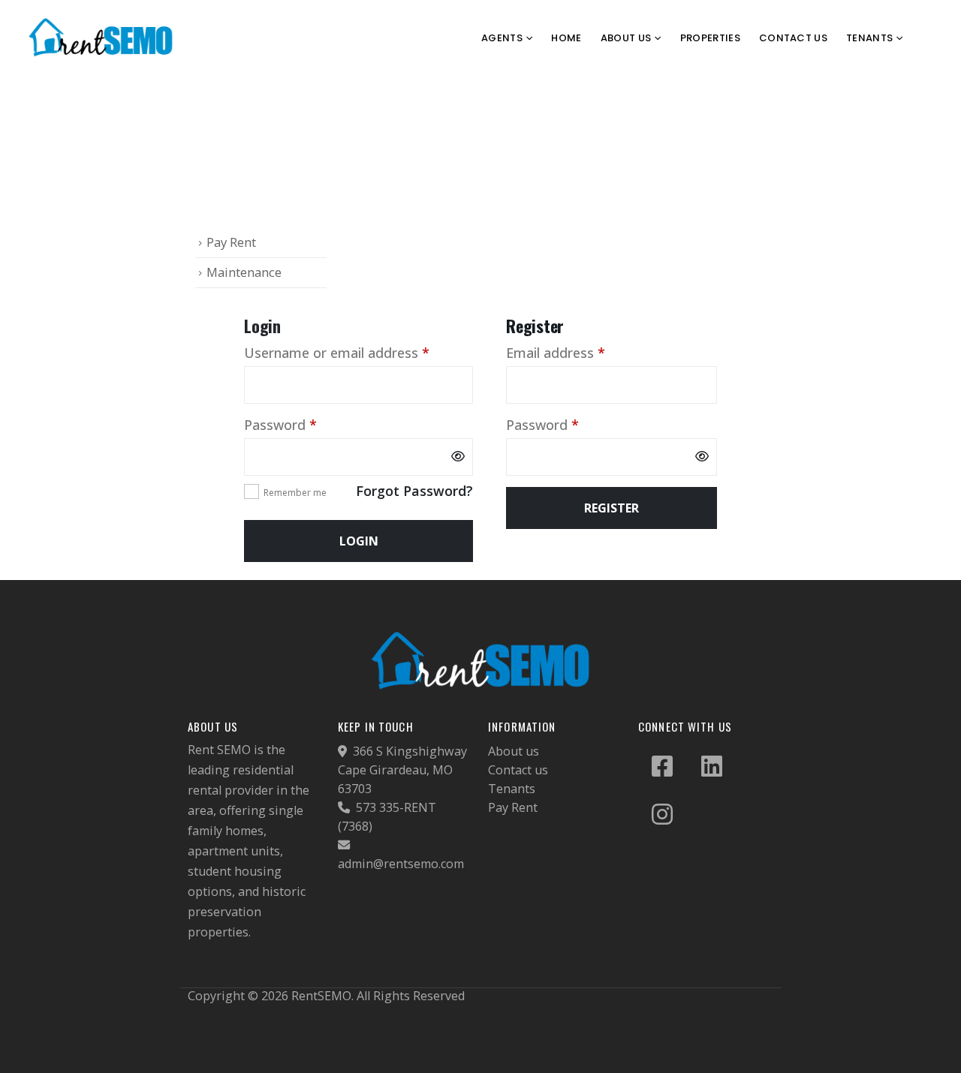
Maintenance (244, 272)
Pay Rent (231, 242)
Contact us (518, 770)
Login (358, 541)
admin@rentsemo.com (401, 863)
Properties (710, 38)
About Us (626, 38)
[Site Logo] (101, 38)
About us (513, 751)
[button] (934, 38)
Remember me (295, 492)
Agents (502, 38)
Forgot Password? (414, 491)
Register (611, 508)
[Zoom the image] (480, 637)
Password (308, 424)
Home (566, 38)
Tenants (511, 788)
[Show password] (458, 457)
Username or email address (358, 352)
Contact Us (793, 38)
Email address (583, 352)
